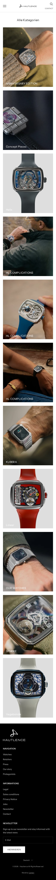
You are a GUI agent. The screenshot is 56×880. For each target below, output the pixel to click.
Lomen (31, 873)
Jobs (5, 804)
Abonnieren (14, 849)
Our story (7, 769)
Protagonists (9, 774)
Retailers (7, 759)
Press (5, 764)
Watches (7, 754)
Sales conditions (11, 794)
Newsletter (8, 809)
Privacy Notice (10, 799)
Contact (7, 814)
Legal (5, 789)
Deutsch (26, 860)
